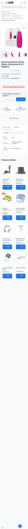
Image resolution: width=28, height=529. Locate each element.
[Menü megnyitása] (2, 2)
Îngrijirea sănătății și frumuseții (8, 13)
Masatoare (4, 18)
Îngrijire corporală (5, 15)
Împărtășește (15, 118)
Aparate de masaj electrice (16, 18)
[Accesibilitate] (20, 526)
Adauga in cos (8, 187)
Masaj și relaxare (17, 15)
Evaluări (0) (16, 127)
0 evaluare (17, 70)
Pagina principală (5, 11)
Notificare (21, 99)
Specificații (6, 127)
